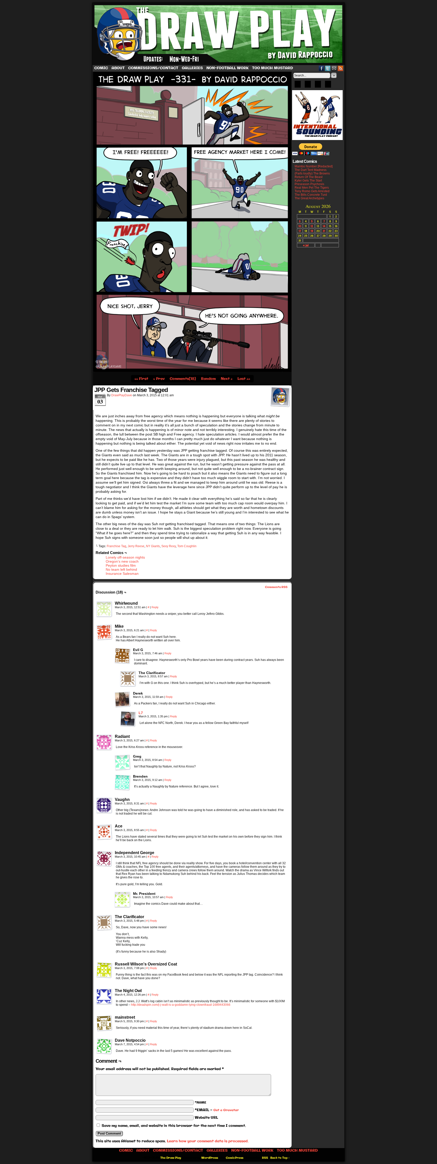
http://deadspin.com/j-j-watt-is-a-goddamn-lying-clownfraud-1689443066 (180, 1005)
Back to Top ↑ (280, 1158)
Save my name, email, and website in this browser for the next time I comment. (174, 1125)
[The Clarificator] (128, 679)
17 (300, 231)
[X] (318, 86)
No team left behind (121, 569)
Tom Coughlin (186, 546)
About (118, 68)
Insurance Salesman (122, 573)
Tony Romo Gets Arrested (312, 191)
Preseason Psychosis (309, 184)
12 (312, 226)
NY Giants (153, 546)
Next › (226, 378)
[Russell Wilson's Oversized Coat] (104, 970)
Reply (155, 607)
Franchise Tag (116, 546)
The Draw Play (219, 34)
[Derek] (122, 699)
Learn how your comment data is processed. (208, 1141)
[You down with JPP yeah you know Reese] (192, 370)
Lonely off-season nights (125, 557)
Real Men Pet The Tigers (312, 187)
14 (324, 226)
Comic (101, 68)
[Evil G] (122, 656)
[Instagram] (328, 86)
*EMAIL (217, 1110)
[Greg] (122, 762)
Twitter (328, 68)
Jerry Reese (136, 546)
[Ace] (104, 832)
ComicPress (234, 1158)
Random (208, 378)
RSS (340, 68)
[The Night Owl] (104, 997)
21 (324, 231)
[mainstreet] (104, 1023)
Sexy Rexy (168, 546)
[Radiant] (104, 742)
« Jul (306, 245)
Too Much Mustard (272, 68)
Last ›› (243, 378)
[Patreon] (308, 86)
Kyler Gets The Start (308, 180)
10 (299, 226)
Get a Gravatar (226, 1110)
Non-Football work (227, 68)
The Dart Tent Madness (310, 170)
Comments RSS (276, 587)
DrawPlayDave (121, 395)
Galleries (192, 68)
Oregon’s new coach (122, 561)
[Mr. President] (122, 900)
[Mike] (104, 632)
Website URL (206, 1117)
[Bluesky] (298, 86)
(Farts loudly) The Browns (312, 173)
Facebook (321, 68)
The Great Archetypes (309, 198)
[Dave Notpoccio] (104, 1046)
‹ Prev (159, 378)
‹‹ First (141, 378)
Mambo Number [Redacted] (314, 166)
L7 (141, 713)
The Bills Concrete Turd (311, 194)
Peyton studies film (121, 565)
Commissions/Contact (153, 68)
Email (334, 68)
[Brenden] (122, 782)
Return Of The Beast (308, 177)
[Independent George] (104, 859)
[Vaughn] (104, 805)
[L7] (128, 726)
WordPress (209, 1158)
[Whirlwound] (104, 609)
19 (312, 231)
